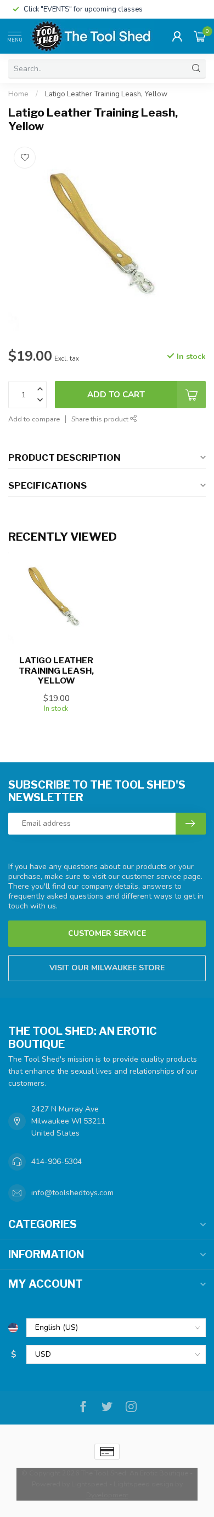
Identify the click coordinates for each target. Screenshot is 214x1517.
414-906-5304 (56, 1161)
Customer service (107, 933)
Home (18, 94)
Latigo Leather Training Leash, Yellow (106, 94)
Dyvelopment (107, 1494)
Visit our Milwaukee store (107, 968)
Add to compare (34, 419)
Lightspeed (89, 1484)
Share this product (100, 419)
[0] (200, 36)
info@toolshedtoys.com (72, 1193)
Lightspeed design (143, 1484)
